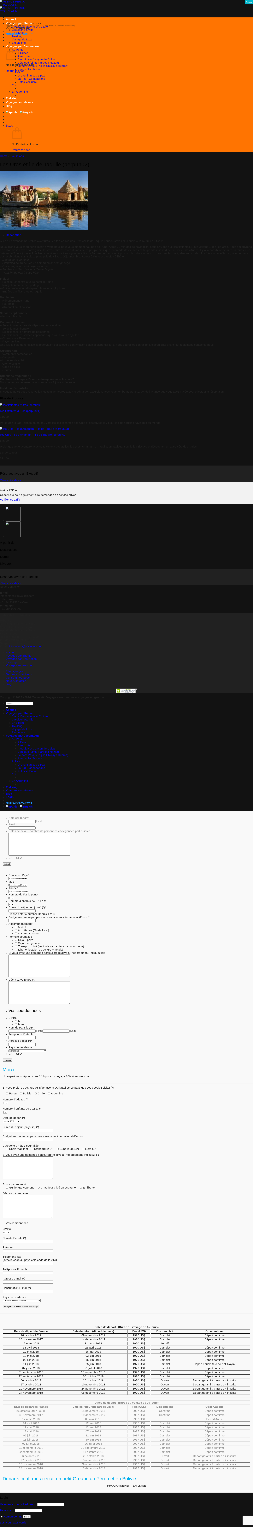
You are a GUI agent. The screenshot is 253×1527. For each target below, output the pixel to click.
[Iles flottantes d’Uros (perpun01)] (21, 404)
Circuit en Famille (22, 29)
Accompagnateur (29, 933)
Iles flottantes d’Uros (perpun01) (20, 410)
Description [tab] (13, 235)
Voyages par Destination (22, 46)
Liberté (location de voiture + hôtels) (40, 949)
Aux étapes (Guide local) (33, 930)
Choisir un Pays (18, 875)
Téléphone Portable (20, 1034)
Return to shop (21, 150)
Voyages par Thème (19, 23)
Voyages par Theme (18, 655)
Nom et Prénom (18, 817)
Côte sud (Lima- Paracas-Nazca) (38, 62)
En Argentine (20, 91)
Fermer (249, 2)
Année (13, 888)
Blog (9, 106)
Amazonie (24, 56)
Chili (14, 85)
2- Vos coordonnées (15, 1223)
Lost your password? (13, 1522)
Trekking (17, 36)
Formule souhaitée (20, 936)
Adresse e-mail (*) (20, 1040)
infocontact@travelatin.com (26, 646)
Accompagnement (20, 923)
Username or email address (18, 1504)
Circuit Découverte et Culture (30, 26)
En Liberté (18, 33)
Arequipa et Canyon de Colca (36, 59)
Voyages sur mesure (19, 665)
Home (4, 156)
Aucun (22, 927)
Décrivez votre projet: (21, 979)
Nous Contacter (16, 680)
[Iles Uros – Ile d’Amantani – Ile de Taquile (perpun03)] (34, 428)
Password (7, 1510)
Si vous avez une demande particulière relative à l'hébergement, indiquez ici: (56, 952)
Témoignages (14, 671)
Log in (26, 1517)
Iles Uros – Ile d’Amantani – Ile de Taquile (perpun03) (33, 434)
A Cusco (23, 53)
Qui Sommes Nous (18, 677)
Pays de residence (20, 1047)
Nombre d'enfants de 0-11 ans (27, 900)
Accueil (11, 19)
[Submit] (7, 707)
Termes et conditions (19, 674)
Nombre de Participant (23, 894)
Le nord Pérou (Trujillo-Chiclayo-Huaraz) (43, 65)
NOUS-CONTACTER (19, 803)
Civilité (12, 1017)
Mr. (20, 1021)
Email (12, 824)
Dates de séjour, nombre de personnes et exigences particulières (49, 831)
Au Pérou (18, 49)
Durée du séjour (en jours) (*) (27, 907)
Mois (12, 881)
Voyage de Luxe (22, 39)
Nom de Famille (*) (20, 1027)
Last (73, 1030)
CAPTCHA (15, 857)
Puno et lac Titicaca (30, 69)
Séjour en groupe (29, 943)
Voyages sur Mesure (19, 102)
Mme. (21, 1024)
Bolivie (16, 72)
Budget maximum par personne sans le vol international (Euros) (48, 917)
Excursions (19, 42)
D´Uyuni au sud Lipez (31, 75)
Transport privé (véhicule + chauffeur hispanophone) (51, 946)
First (39, 821)
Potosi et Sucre (27, 82)
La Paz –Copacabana (31, 78)
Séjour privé (25, 939)
